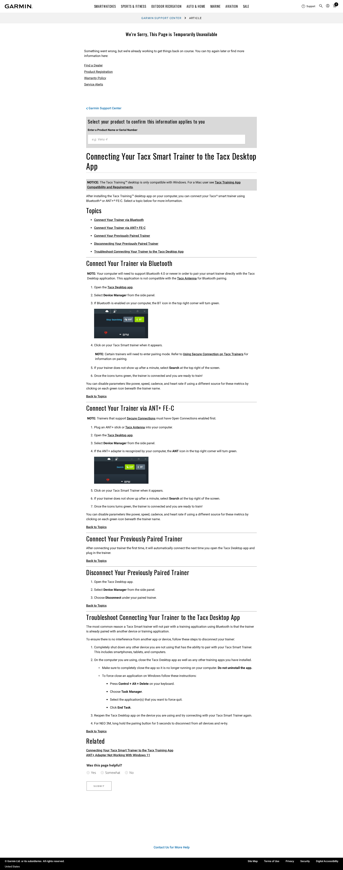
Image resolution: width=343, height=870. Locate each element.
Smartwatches (105, 6)
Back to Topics (96, 396)
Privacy (290, 861)
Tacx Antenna (187, 278)
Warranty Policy (95, 78)
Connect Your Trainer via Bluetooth (119, 220)
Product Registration (98, 72)
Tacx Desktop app (120, 287)
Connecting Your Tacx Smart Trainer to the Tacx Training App (129, 750)
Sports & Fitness (133, 6)
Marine (215, 6)
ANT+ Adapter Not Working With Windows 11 (118, 755)
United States (12, 866)
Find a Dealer (93, 65)
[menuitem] (309, 6)
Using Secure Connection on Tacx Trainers (213, 354)
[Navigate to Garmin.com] (19, 6)
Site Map (253, 861)
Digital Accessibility (327, 861)
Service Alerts (93, 84)
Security (305, 861)
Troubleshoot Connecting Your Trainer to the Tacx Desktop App (139, 251)
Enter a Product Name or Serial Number (112, 129)
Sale (246, 6)
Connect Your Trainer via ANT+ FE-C (119, 228)
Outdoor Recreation (166, 6)
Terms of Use (271, 861)
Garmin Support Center (161, 18)
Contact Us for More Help (172, 847)
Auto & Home (196, 6)
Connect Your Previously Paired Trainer (122, 236)
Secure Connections (141, 418)
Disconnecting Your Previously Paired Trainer (126, 244)
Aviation (231, 6)
